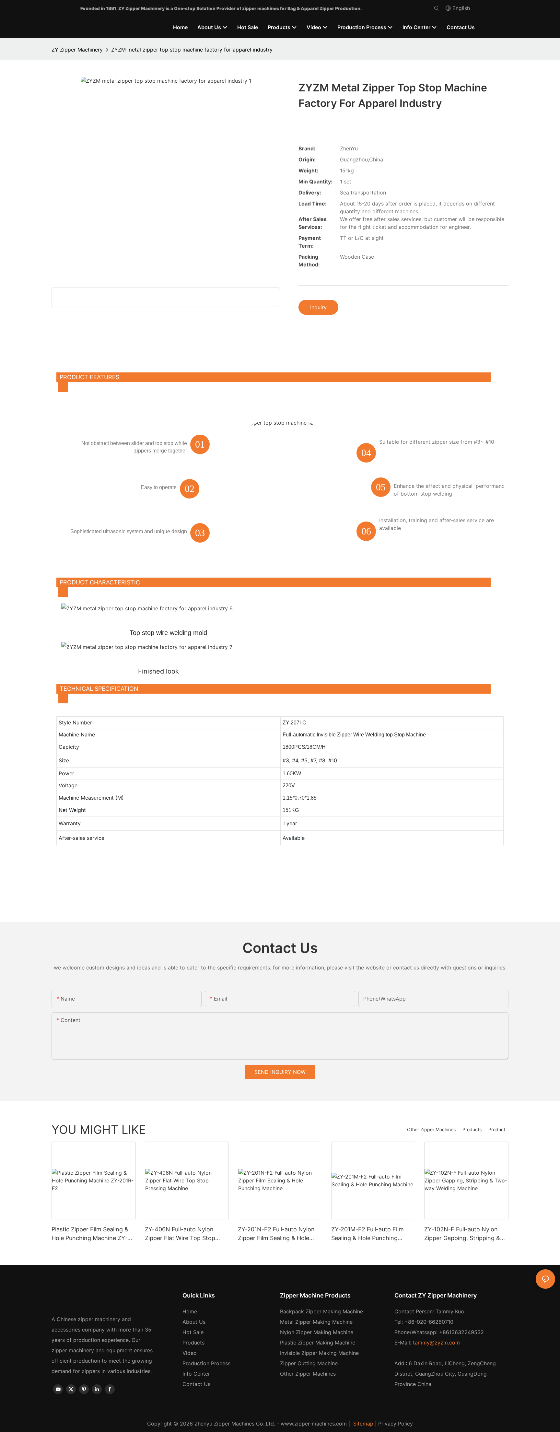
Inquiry (318, 307)
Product (496, 1129)
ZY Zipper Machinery (77, 49)
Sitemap (362, 1423)
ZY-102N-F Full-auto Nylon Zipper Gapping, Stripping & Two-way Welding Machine (462, 1234)
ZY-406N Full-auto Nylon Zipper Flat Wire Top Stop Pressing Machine (180, 1234)
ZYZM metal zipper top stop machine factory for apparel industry (192, 49)
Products (472, 1129)
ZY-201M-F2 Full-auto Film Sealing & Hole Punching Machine (367, 1234)
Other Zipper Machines (431, 1129)
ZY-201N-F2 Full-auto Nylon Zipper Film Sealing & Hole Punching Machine (276, 1234)
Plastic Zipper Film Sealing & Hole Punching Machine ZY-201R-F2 (90, 1234)
